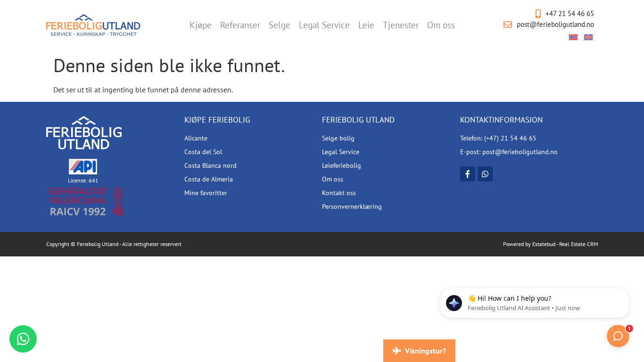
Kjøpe (201, 25)
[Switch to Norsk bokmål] (573, 37)
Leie (366, 25)
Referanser (240, 25)
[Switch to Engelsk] (588, 37)
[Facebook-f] (467, 173)
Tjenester (401, 25)
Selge (279, 25)
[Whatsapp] (485, 173)
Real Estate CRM (578, 243)
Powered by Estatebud (529, 243)
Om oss (441, 25)
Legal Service (324, 25)
